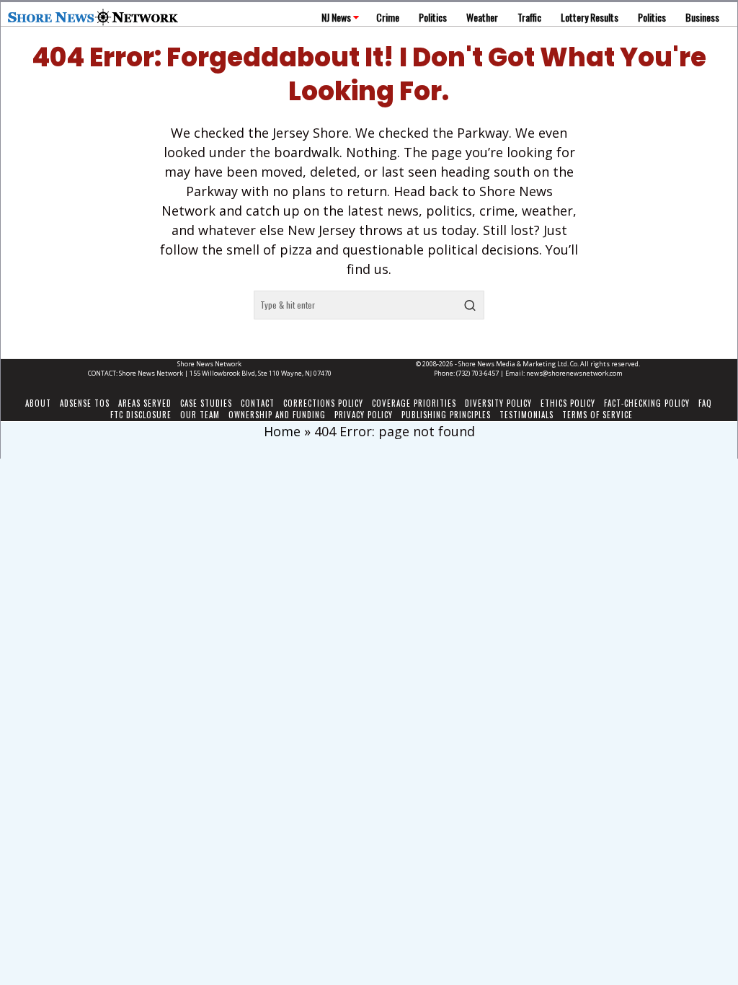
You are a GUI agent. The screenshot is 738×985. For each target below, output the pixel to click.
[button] (469, 305)
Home (282, 431)
